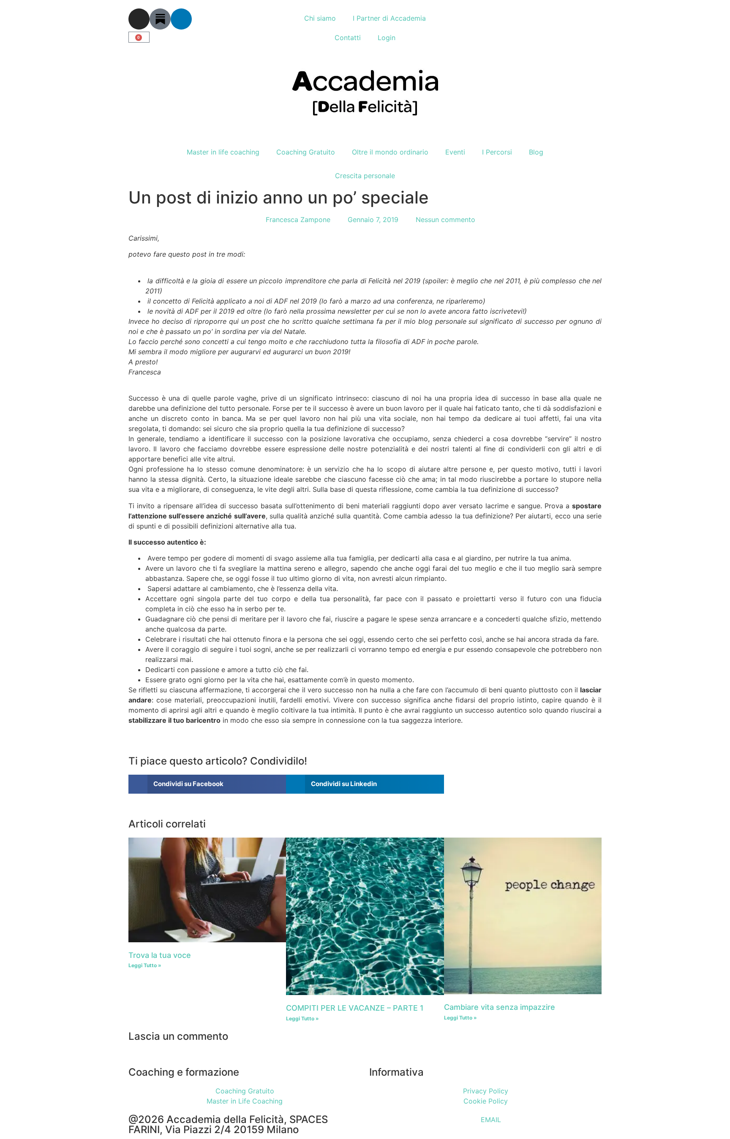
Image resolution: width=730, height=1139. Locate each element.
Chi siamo (320, 18)
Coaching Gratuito (305, 152)
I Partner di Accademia (389, 18)
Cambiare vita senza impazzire (499, 1007)
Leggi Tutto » (144, 965)
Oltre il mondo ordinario (390, 152)
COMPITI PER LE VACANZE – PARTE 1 (355, 1007)
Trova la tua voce (159, 955)
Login (386, 37)
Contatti (348, 37)
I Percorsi (497, 152)
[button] (207, 784)
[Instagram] (139, 19)
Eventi (455, 152)
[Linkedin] (181, 19)
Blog (536, 152)
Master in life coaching (223, 152)
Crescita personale (365, 175)
